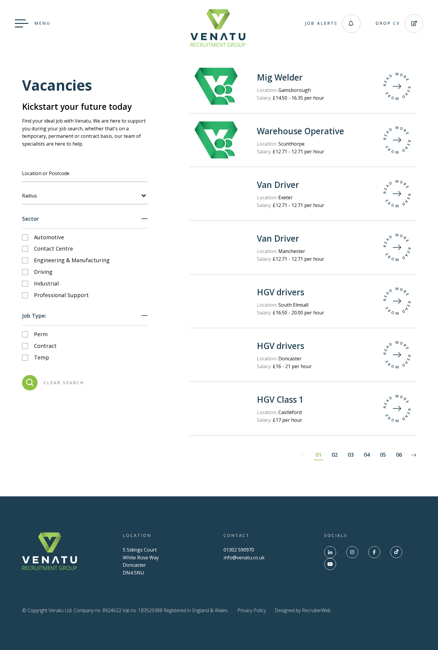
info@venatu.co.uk (244, 557)
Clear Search (64, 382)
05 (383, 454)
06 (399, 454)
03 (351, 454)
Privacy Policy (251, 610)
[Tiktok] (396, 552)
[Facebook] (374, 552)
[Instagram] (352, 552)
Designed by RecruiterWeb (303, 610)
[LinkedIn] (330, 552)
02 (335, 454)
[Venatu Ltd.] (218, 45)
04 (367, 454)
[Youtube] (330, 564)
